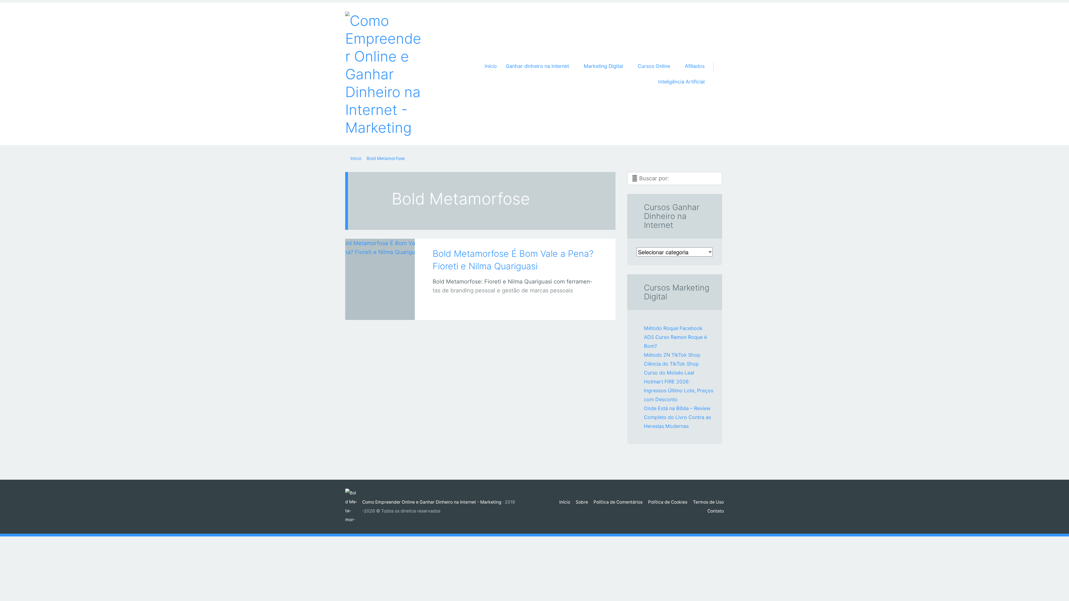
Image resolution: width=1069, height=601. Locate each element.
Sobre (582, 502)
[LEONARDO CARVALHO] (387, 308)
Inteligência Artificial (681, 82)
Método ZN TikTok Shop (672, 355)
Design (374, 310)
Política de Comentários (618, 502)
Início (491, 66)
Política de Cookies (667, 502)
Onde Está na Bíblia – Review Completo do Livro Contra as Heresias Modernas (677, 417)
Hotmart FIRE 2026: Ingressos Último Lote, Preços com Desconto (678, 390)
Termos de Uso (708, 502)
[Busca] (716, 60)
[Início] (353, 507)
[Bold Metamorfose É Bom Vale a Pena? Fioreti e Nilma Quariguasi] (380, 272)
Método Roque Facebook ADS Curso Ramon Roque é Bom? (675, 337)
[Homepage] (384, 74)
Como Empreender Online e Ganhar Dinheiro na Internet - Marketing (431, 502)
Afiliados (695, 66)
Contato (715, 511)
